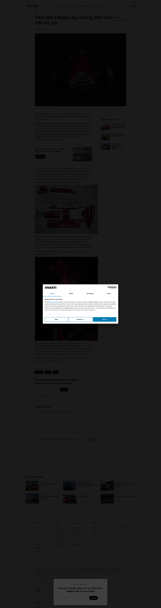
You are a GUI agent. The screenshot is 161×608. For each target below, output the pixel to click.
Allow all (104, 319)
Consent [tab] (52, 293)
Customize (79, 319)
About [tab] (109, 293)
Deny (56, 319)
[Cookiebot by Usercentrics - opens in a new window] (109, 287)
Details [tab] (71, 293)
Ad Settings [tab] (89, 293)
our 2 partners (53, 302)
